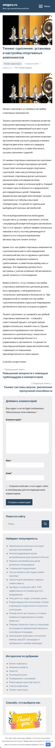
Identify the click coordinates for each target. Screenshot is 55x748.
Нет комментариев (23, 67)
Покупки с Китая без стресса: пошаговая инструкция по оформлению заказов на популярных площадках (29, 628)
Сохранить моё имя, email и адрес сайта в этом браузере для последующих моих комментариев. (27, 490)
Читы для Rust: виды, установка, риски (28, 598)
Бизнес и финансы (18, 663)
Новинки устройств (18, 667)
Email (9, 473)
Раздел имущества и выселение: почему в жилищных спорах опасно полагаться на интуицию (29, 606)
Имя (8, 460)
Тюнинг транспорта (12, 63)
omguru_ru (7, 67)
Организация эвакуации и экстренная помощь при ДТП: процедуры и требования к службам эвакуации (27, 639)
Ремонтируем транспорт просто (24, 682)
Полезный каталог (18, 674)
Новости (13, 671)
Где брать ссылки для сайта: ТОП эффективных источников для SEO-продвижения (26, 591)
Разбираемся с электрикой (22, 678)
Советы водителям (18, 686)
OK (48, 744)
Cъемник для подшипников (22, 568)
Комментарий (14, 419)
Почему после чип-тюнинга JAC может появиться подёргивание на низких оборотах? (28, 617)
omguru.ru (10, 5)
